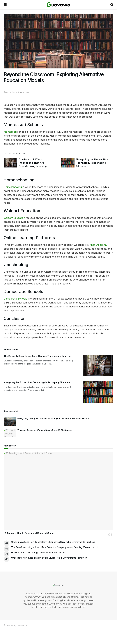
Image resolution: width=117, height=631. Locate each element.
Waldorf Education (14, 217)
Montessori (10, 131)
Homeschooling (13, 186)
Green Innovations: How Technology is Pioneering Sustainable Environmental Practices (53, 542)
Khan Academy (98, 244)
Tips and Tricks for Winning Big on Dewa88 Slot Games (44, 430)
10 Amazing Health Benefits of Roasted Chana (29, 533)
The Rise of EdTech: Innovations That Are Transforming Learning (33, 163)
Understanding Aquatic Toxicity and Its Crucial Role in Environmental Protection (49, 557)
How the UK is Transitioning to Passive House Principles (38, 552)
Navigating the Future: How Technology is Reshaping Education (92, 163)
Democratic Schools (15, 298)
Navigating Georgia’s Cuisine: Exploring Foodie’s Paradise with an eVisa (53, 418)
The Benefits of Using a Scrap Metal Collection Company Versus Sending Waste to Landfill (54, 547)
